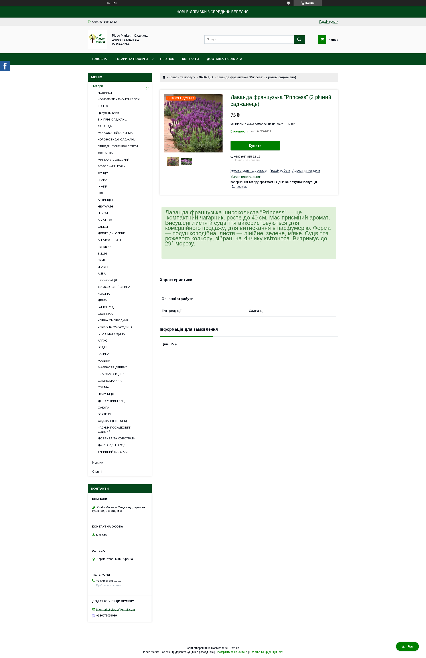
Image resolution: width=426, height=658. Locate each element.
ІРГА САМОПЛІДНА (111, 374)
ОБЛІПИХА (105, 313)
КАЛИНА (103, 354)
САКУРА (103, 407)
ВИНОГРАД (106, 307)
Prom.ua (234, 648)
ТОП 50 (103, 106)
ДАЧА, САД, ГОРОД (112, 445)
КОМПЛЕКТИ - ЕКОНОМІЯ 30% (119, 99)
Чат (411, 646)
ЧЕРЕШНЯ (105, 246)
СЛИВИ (103, 226)
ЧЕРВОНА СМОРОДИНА (115, 327)
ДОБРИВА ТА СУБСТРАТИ (116, 438)
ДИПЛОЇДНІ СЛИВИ (111, 233)
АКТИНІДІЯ (105, 200)
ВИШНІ (102, 253)
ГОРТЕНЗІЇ (105, 414)
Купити (255, 146)
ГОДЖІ (102, 347)
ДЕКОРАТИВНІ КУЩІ (111, 401)
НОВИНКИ (105, 92)
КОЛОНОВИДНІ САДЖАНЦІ (117, 139)
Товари (97, 86)
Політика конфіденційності (266, 652)
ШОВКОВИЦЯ (107, 280)
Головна (99, 59)
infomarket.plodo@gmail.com (115, 609)
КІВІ (100, 193)
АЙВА (102, 273)
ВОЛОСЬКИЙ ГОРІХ (112, 166)
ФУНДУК (103, 173)
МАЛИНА (104, 360)
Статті (97, 471)
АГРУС (102, 340)
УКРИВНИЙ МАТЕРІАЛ (113, 451)
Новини (97, 462)
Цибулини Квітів (109, 113)
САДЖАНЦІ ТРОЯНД (112, 421)
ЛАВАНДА (206, 77)
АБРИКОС (105, 220)
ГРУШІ (102, 260)
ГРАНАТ (103, 179)
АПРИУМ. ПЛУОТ (109, 240)
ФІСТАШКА (105, 153)
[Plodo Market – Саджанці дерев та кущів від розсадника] (97, 47)
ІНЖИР (102, 186)
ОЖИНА (103, 387)
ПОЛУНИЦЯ (106, 394)
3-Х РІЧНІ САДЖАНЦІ (112, 119)
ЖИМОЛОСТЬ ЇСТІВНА (114, 286)
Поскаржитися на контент (231, 652)
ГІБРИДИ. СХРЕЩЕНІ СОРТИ (118, 146)
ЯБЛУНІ (103, 267)
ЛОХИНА (104, 293)
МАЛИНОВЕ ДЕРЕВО (112, 367)
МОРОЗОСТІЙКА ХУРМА (115, 132)
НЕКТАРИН (105, 206)
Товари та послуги (131, 59)
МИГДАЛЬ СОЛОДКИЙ (113, 159)
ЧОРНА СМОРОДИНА (113, 320)
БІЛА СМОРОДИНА (111, 334)
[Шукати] (299, 39)
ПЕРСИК (103, 213)
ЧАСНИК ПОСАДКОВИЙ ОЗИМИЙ (114, 429)
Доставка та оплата (224, 59)
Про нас (167, 59)
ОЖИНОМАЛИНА (110, 380)
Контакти (190, 59)
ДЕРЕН (103, 300)
